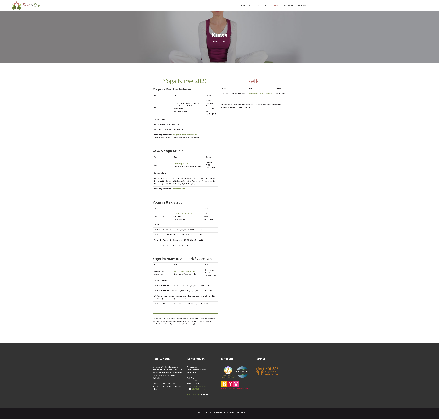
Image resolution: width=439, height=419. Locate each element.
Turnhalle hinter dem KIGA (182, 214)
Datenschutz (240, 413)
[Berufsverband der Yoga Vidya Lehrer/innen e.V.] (235, 385)
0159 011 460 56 (198, 389)
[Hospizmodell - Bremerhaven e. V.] (267, 370)
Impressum (231, 413)
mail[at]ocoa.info (179, 189)
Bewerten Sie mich (193, 395)
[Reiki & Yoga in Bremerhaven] (26, 5)
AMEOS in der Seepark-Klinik (184, 271)
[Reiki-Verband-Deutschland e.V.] (228, 372)
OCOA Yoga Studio (181, 164)
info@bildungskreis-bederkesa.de (185, 135)
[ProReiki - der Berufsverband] (242, 372)
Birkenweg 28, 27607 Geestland (260, 93)
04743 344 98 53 (199, 386)
